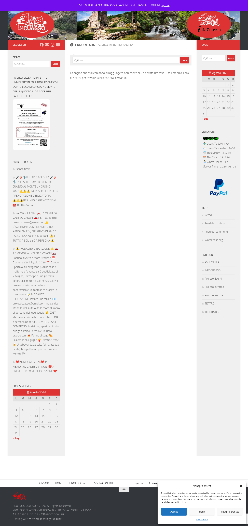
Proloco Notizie (214, 295)
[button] (241, 486)
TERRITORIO (212, 311)
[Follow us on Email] (47, 45)
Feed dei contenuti (216, 223)
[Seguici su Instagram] (52, 45)
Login (136, 483)
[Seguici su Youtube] (58, 45)
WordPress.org (214, 240)
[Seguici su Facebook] (42, 45)
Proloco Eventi (213, 278)
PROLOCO (75, 483)
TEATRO (209, 303)
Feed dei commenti (216, 231)
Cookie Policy (202, 519)
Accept (174, 511)
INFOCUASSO (213, 270)
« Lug (16, 438)
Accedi (208, 215)
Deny (202, 511)
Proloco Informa (214, 287)
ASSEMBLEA (212, 262)
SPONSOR (42, 483)
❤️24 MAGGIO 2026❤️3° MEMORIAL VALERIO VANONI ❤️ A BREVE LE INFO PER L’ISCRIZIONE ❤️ (35, 366)
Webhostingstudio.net (48, 518)
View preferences (230, 511)
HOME (59, 483)
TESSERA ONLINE (102, 483)
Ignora (166, 5)
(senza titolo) (23, 169)
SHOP (123, 483)
